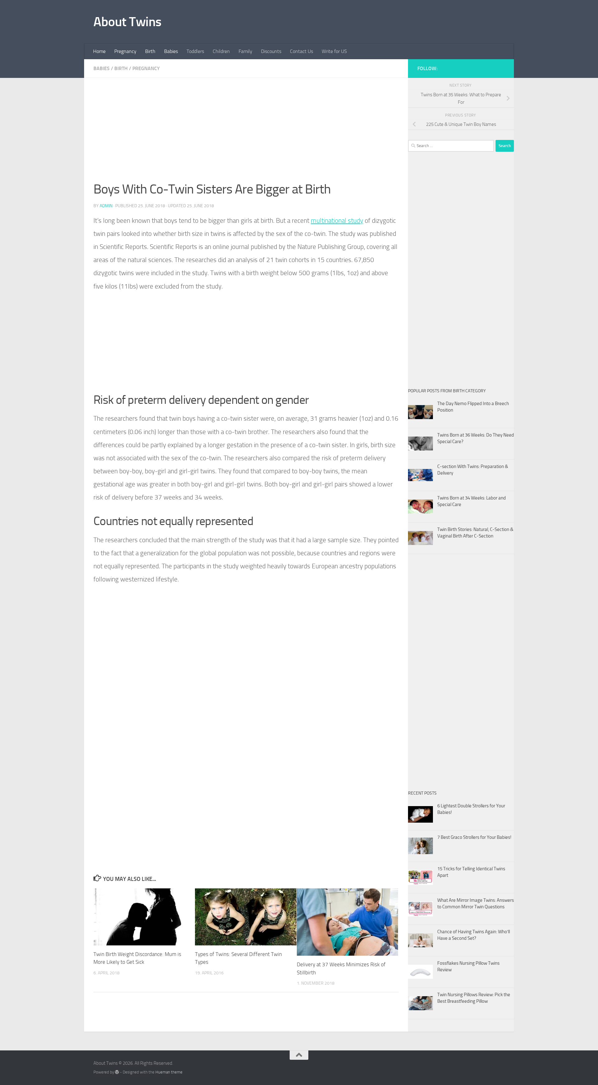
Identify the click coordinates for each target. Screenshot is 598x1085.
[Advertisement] (246, 133)
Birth (150, 51)
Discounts (271, 51)
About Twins (127, 22)
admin (106, 205)
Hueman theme (169, 1072)
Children (221, 51)
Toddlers (195, 51)
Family (245, 51)
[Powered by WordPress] (117, 1072)
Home (99, 51)
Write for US (334, 51)
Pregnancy (125, 51)
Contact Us (301, 51)
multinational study (337, 220)
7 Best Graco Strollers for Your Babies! (474, 837)
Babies (171, 51)
